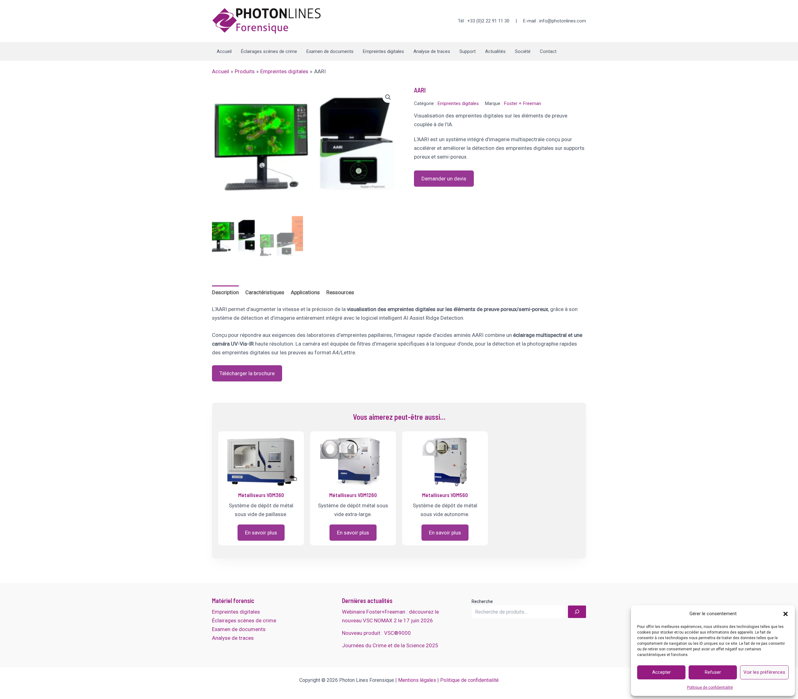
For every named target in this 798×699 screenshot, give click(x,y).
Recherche (482, 601)
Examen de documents (329, 51)
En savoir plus (261, 532)
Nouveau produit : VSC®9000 (376, 633)
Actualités (495, 51)
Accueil (224, 51)
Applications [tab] (305, 292)
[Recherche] (577, 612)
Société (523, 51)
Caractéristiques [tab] (264, 292)
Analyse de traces (431, 51)
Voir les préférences (764, 672)
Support (467, 51)
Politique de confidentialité (710, 687)
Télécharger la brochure (247, 373)
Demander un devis (443, 178)
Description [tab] (225, 292)
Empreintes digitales (383, 51)
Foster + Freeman (522, 103)
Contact (548, 51)
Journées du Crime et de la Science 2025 (390, 645)
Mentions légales (417, 680)
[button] (785, 614)
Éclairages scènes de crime (269, 51)
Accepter (661, 672)
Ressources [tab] (340, 292)
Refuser (713, 672)
